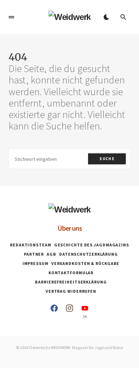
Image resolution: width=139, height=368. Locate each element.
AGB (51, 254)
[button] (11, 17)
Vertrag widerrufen (71, 291)
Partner (34, 254)
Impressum (35, 263)
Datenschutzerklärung (88, 254)
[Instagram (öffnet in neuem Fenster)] (69, 312)
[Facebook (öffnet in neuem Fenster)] (54, 312)
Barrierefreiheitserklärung (71, 282)
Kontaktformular (71, 272)
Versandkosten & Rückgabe (85, 263)
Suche (106, 158)
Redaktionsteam (30, 244)
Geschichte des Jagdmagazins (91, 244)
